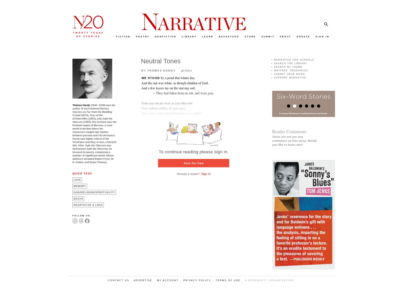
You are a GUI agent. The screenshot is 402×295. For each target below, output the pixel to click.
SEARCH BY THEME (288, 67)
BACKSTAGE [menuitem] (229, 36)
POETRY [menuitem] (143, 36)
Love (77, 179)
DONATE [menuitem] (303, 36)
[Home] (86, 36)
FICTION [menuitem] (123, 36)
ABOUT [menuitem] (285, 36)
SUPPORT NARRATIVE (290, 77)
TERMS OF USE (228, 280)
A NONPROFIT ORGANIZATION (269, 280)
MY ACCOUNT (168, 280)
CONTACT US (118, 280)
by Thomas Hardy (158, 70)
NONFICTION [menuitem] (165, 36)
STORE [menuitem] (250, 36)
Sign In (206, 173)
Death (78, 198)
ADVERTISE (143, 280)
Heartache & (88, 205)
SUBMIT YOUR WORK (289, 74)
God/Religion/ (94, 192)
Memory (79, 186)
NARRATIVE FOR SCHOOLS (294, 59)
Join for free (194, 163)
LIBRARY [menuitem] (189, 36)
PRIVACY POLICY (197, 280)
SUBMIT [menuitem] (268, 36)
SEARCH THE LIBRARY (290, 63)
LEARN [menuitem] (207, 36)
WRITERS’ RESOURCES (291, 70)
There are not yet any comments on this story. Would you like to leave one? (294, 140)
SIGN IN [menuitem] (322, 36)
